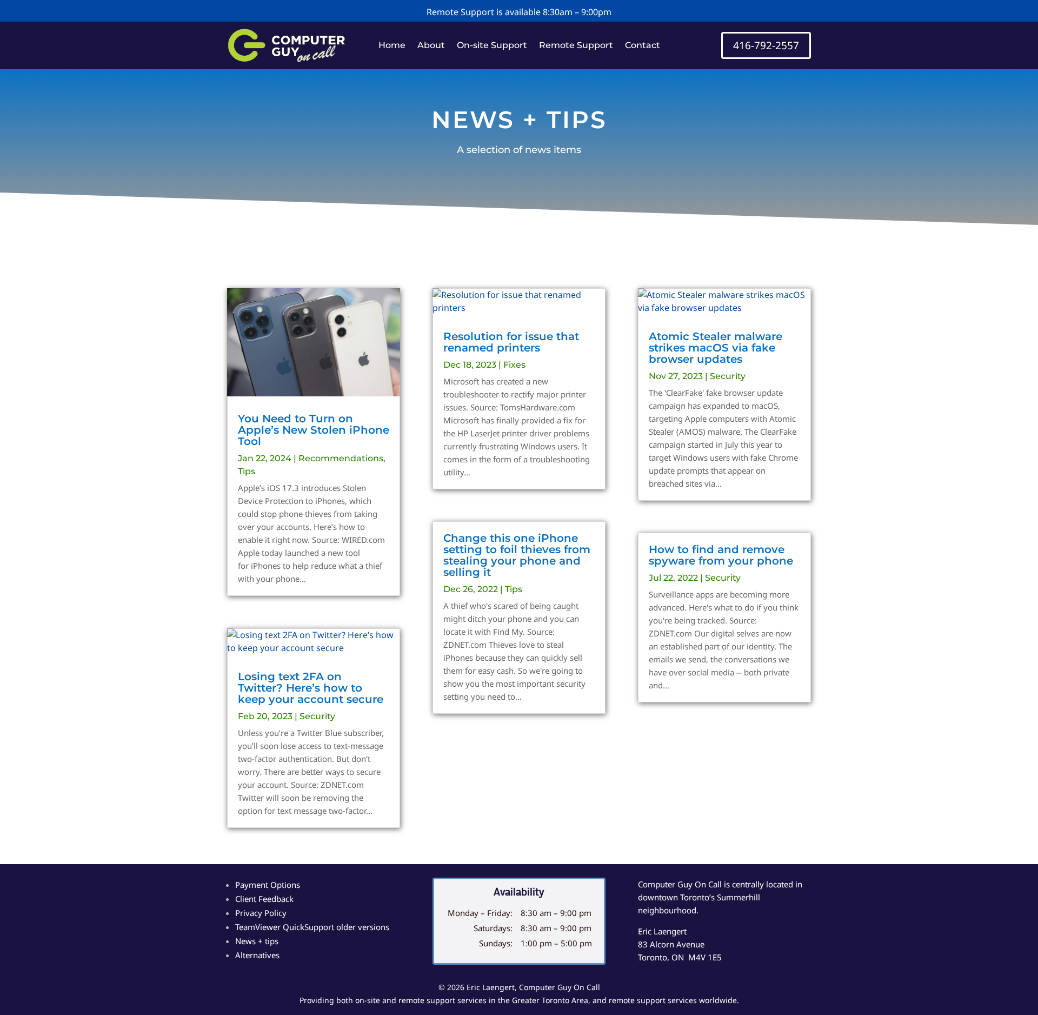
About (431, 46)
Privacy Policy (261, 912)
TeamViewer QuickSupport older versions (312, 926)
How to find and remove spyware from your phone (721, 555)
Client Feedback (264, 898)
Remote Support (576, 46)
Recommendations (340, 458)
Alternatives (257, 955)
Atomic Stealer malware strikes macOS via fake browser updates (715, 348)
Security (317, 716)
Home (391, 46)
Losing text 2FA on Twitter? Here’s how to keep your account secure (310, 688)
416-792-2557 (766, 45)
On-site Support (492, 46)
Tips (246, 471)
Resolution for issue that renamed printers (511, 342)
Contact (642, 46)
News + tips (256, 941)
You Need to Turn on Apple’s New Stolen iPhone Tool (313, 430)
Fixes (514, 365)
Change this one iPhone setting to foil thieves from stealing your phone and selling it (516, 555)
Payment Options (267, 884)
